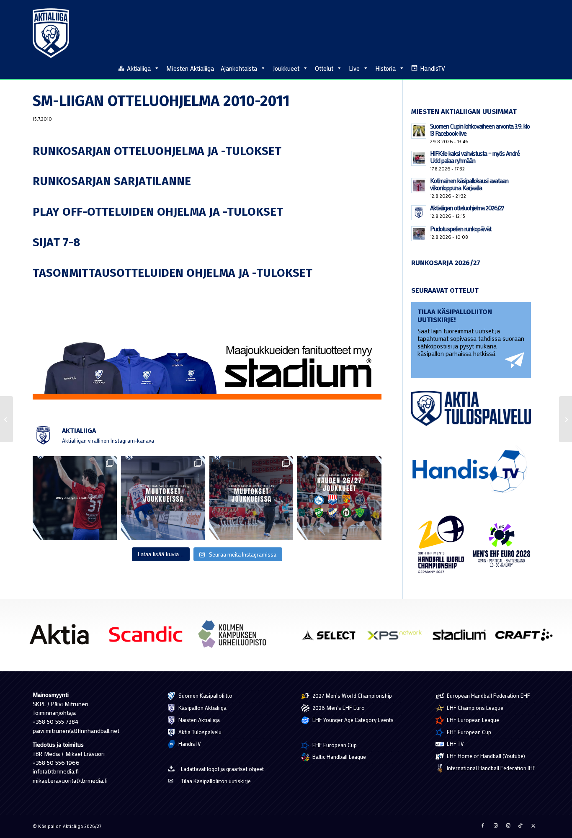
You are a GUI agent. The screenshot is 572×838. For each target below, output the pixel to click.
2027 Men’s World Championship (351, 695)
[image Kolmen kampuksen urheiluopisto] (235, 637)
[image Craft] (527, 638)
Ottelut (324, 68)
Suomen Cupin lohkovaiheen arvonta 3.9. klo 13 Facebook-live (480, 129)
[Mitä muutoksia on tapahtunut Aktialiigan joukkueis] (251, 498)
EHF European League (472, 719)
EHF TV (455, 743)
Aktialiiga (139, 68)
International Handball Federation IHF (491, 767)
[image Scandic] (149, 637)
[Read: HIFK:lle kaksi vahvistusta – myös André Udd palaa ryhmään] (418, 158)
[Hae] (534, 67)
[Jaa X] (533, 825)
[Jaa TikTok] (520, 825)
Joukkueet (286, 68)
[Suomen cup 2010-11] (6, 419)
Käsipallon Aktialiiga (202, 707)
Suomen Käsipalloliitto (204, 695)
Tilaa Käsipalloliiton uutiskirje (216, 780)
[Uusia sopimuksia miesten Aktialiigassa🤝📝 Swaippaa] (163, 498)
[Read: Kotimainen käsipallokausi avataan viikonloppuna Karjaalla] (418, 185)
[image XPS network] (397, 638)
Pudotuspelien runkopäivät (460, 228)
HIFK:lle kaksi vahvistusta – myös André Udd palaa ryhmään (475, 157)
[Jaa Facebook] (483, 825)
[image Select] (333, 638)
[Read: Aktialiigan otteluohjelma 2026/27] (418, 212)
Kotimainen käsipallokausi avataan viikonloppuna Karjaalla (469, 184)
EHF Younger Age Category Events (352, 719)
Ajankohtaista (239, 68)
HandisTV (432, 68)
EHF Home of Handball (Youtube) (485, 755)
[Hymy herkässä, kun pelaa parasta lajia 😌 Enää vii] (75, 498)
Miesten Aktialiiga (190, 68)
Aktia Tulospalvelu (199, 731)
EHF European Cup (334, 744)
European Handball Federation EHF (488, 695)
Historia (385, 68)
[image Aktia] (62, 637)
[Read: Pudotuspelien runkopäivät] (418, 233)
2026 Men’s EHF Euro (338, 707)
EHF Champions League (474, 707)
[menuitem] (534, 68)
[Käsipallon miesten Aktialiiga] (51, 33)
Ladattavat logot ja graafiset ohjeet (222, 768)
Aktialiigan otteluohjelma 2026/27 (467, 208)
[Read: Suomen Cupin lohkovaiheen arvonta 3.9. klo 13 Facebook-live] (418, 131)
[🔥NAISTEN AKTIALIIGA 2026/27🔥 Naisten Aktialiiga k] (339, 498)
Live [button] (354, 68)
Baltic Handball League (338, 756)
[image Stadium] (462, 638)
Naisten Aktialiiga (198, 719)
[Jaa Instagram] (495, 825)
